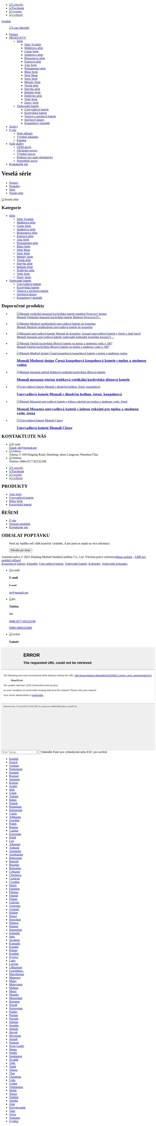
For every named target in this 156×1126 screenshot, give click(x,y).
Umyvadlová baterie (36, 109)
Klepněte (32, 563)
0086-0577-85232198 (22, 621)
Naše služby (16, 143)
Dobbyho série (33, 95)
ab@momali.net (18, 592)
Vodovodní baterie (28, 106)
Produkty (14, 186)
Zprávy (13, 126)
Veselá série (31, 85)
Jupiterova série (33, 54)
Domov (13, 34)
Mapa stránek (124, 557)
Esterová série (32, 61)
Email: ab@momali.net (23, 447)
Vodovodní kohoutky (114, 563)
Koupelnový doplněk (37, 123)
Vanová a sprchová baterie (40, 116)
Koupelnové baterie (13, 563)
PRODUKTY (17, 37)
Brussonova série (34, 58)
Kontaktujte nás (18, 164)
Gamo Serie (31, 51)
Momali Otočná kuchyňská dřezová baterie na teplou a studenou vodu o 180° (63, 346)
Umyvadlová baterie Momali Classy (45, 428)
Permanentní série (35, 68)
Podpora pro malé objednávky (35, 157)
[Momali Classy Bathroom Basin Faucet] (40, 420)
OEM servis (24, 147)
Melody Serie (32, 82)
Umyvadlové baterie (51, 563)
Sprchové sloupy (34, 119)
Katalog (21, 140)
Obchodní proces (27, 150)
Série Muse (31, 75)
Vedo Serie (30, 99)
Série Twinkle (32, 44)
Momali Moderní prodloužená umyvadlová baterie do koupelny (55, 327)
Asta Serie (30, 65)
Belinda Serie (32, 92)
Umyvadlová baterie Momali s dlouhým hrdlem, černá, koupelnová (69, 394)
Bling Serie (31, 71)
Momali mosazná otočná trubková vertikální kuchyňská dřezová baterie (73, 380)
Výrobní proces (26, 154)
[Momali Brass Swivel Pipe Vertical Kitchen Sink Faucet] (61, 372)
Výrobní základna (27, 136)
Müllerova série (33, 48)
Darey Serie (31, 102)
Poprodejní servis (27, 160)
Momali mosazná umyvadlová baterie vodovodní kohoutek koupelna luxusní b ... (65, 337)
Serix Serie (30, 78)
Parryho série (32, 89)
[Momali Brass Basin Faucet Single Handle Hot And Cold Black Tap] (72, 401)
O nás (12, 130)
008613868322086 (20, 627)
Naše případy (25, 133)
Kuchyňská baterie (35, 113)
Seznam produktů (19, 523)
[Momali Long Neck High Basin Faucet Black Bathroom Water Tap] (58, 386)
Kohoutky (94, 563)
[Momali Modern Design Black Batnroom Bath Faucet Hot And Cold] (72, 353)
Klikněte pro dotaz (21, 550)
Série (20, 41)
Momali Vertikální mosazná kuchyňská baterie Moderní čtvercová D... (59, 317)
